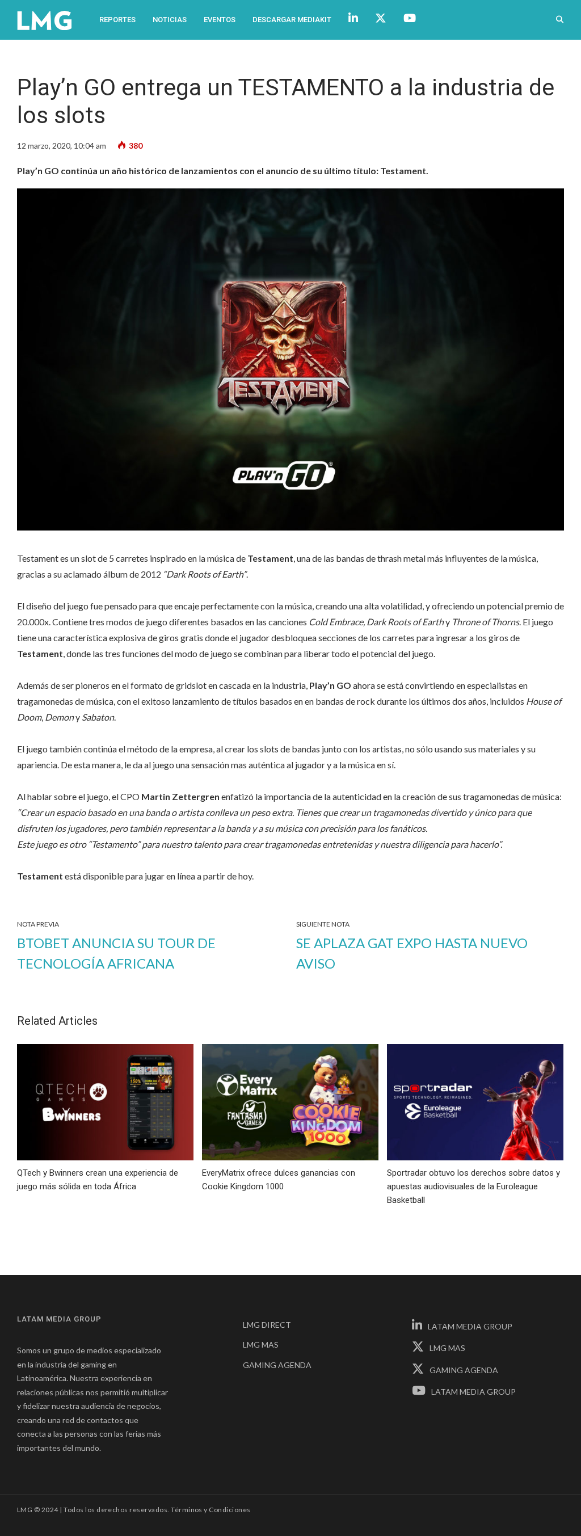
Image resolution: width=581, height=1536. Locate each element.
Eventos (219, 19)
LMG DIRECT (267, 1324)
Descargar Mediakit (291, 19)
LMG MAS (261, 1344)
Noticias (170, 19)
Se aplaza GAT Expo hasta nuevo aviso (412, 953)
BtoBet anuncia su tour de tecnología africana (116, 953)
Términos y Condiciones (211, 1509)
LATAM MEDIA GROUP (470, 1326)
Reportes (117, 19)
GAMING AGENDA (277, 1365)
